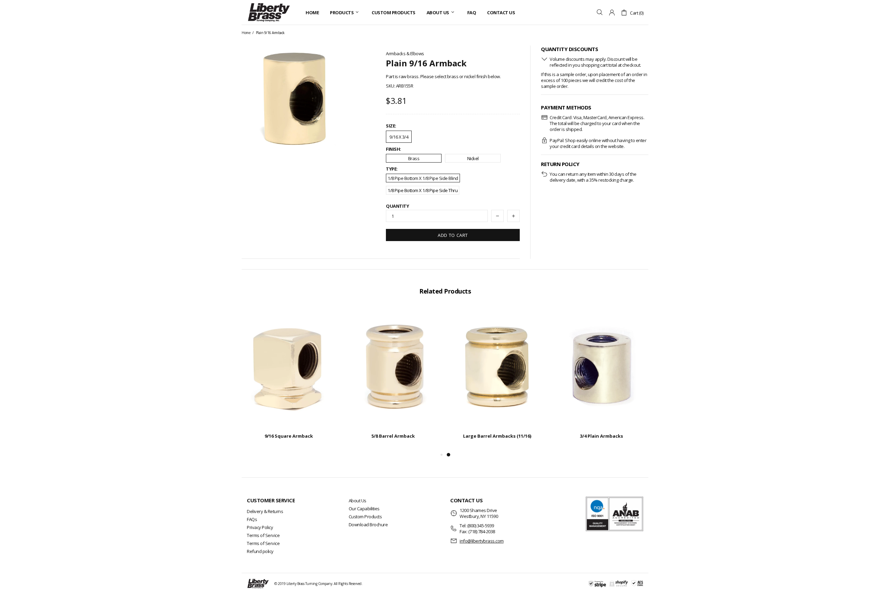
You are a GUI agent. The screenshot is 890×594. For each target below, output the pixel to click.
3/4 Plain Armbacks (601, 436)
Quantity (397, 206)
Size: (391, 126)
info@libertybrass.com (482, 541)
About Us (357, 500)
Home (246, 32)
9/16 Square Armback (289, 436)
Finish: (393, 149)
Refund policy (260, 551)
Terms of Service (263, 535)
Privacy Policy (260, 527)
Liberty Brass (269, 12)
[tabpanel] (497, 379)
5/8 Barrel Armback (393, 436)
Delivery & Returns (265, 511)
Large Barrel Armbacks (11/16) (497, 436)
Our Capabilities (364, 508)
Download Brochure (368, 524)
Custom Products (365, 516)
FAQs (252, 519)
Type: (392, 169)
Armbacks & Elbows (405, 54)
